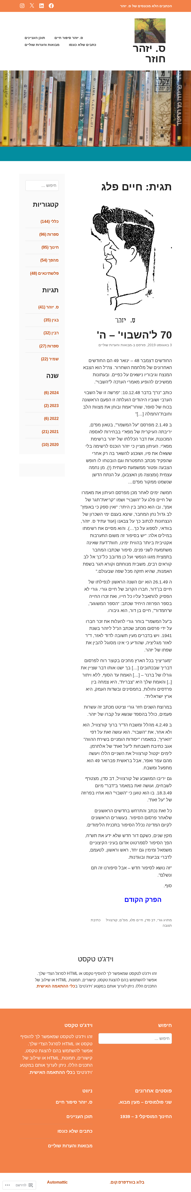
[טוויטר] (32, 5)
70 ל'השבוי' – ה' (134, 335)
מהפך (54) (49, 260)
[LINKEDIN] (42, 5)
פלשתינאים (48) (44, 273)
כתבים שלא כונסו (82, 45)
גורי (159, 920)
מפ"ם (123, 920)
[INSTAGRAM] (22, 5)
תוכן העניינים (35, 38)
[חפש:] (41, 185)
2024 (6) (51, 393)
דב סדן (150, 920)
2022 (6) (51, 418)
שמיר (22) (50, 359)
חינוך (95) (50, 247)
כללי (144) (50, 221)
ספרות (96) (49, 234)
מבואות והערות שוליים (42, 45)
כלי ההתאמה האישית (56, 986)
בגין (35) (51, 320)
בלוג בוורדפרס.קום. (127, 1182)
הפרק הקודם (143, 899)
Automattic (57, 1182)
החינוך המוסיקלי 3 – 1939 (146, 1116)
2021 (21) (50, 432)
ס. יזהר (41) (48, 307)
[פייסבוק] (51, 5)
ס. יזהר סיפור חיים (68, 38)
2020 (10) (50, 445)
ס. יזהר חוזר (149, 53)
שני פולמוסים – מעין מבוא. (145, 1102)
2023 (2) (51, 406)
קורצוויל (111, 920)
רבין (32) (51, 333)
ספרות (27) (49, 346)
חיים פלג (136, 920)
